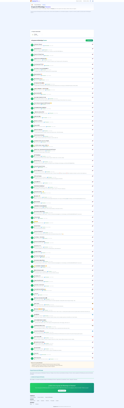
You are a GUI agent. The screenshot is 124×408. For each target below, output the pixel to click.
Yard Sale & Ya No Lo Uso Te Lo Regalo (41, 140)
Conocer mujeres (33, 397)
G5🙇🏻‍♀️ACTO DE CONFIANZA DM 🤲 (40, 58)
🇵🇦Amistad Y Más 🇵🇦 (38, 44)
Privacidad (52, 400)
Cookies (57, 400)
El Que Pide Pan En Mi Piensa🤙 (40, 289)
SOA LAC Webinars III (38, 170)
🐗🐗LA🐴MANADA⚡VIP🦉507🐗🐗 (41, 88)
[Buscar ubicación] (90, 1)
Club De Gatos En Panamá (39, 135)
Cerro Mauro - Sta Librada (39, 237)
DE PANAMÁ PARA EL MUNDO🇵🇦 (40, 107)
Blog (31, 404)
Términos (47, 400)
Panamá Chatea (37, 225)
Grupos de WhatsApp (48, 397)
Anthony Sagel (37, 217)
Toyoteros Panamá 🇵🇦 (38, 231)
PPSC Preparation (37, 357)
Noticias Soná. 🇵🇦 (37, 160)
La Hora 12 (36, 293)
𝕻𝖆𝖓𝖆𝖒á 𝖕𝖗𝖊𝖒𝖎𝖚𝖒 (37, 201)
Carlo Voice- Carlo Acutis (39, 284)
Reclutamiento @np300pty (39, 211)
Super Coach (36, 303)
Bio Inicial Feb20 (37, 347)
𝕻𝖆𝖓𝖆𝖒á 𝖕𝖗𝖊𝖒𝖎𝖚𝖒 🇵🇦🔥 (38, 74)
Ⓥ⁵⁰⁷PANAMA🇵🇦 (37, 155)
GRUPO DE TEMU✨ (37, 116)
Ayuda (38, 400)
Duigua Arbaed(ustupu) (38, 280)
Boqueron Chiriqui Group (39, 54)
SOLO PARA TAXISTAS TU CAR (40, 97)
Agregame (36, 1)
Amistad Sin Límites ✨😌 (39, 191)
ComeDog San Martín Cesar (39, 325)
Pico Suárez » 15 (37, 275)
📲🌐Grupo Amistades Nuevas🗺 (40, 297)
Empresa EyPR (37, 125)
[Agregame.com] (32, 5)
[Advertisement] (59, 20)
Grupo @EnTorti (37, 181)
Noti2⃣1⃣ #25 (36, 314)
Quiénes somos (32, 400)
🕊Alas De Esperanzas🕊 (38, 270)
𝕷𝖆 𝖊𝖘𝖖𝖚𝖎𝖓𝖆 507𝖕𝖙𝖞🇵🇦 (37, 251)
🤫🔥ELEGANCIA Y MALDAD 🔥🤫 (40, 265)
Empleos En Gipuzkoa (38, 129)
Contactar (42, 400)
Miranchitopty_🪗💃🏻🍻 (38, 78)
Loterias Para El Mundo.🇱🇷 (39, 331)
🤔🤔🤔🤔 (36, 221)
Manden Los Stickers (38, 120)
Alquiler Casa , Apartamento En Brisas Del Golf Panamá (45, 149)
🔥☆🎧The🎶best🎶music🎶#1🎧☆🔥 (41, 145)
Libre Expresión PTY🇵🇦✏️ (39, 64)
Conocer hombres (40, 397)
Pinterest (36, 404)
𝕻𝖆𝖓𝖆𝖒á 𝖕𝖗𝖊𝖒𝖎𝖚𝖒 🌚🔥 (38, 93)
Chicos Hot (36, 353)
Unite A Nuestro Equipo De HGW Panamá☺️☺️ (43, 103)
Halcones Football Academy (39, 241)
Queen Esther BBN (37, 336)
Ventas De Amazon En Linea (39, 166)
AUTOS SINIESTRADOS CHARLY (40, 320)
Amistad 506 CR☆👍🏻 (38, 48)
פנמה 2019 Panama (37, 176)
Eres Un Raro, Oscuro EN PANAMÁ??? (41, 68)
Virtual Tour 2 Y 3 (37, 245)
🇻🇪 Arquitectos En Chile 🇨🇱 (39, 342)
